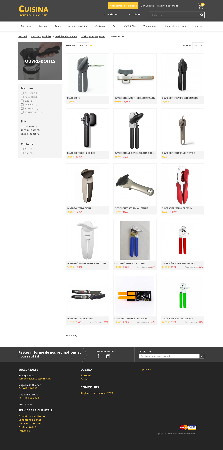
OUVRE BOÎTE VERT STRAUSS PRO (177, 319)
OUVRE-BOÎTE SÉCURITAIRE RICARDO (178, 153)
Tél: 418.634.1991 (29, 386)
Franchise (24, 430)
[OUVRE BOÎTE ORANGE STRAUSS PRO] (135, 295)
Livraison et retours (30, 423)
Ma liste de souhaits (167, 5)
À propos (85, 375)
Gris (28, 149)
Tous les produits (41, 36)
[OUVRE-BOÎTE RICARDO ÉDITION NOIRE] (182, 74)
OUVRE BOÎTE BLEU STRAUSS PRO (129, 263)
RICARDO (31, 104)
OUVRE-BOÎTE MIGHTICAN (79, 208)
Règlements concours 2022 (96, 393)
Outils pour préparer (93, 36)
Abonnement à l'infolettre (123, 5)
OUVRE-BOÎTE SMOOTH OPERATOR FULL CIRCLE (134, 98)
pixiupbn (146, 369)
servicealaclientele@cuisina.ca (35, 378)
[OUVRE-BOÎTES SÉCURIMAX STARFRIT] (135, 185)
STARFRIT (31, 108)
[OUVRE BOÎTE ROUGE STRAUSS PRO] (182, 240)
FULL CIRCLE (32, 93)
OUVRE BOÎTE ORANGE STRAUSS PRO (131, 319)
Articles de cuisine (66, 36)
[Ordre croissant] (90, 45)
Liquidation (111, 14)
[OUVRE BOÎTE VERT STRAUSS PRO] (182, 295)
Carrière (85, 379)
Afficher (187, 45)
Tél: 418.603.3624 (28, 396)
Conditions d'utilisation (32, 416)
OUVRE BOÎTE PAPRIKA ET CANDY (177, 208)
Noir (28, 153)
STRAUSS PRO (33, 112)
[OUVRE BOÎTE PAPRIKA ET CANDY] (182, 185)
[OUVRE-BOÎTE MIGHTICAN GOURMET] (87, 185)
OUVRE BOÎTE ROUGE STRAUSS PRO (178, 263)
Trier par (70, 45)
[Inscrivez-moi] (202, 356)
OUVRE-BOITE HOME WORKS (80, 319)
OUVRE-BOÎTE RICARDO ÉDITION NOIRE (180, 98)
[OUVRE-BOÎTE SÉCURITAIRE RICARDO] (182, 130)
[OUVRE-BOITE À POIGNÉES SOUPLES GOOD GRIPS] (135, 130)
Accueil (22, 36)
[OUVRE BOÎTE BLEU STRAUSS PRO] (135, 240)
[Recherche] (201, 15)
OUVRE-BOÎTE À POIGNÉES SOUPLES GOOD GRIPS (134, 153)
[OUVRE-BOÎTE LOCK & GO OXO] (87, 130)
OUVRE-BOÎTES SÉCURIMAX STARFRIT (131, 208)
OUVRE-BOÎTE (73, 98)
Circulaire (135, 14)
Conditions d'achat (29, 419)
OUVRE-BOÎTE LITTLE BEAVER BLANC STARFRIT (87, 263)
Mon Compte (147, 5)
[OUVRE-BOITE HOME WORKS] (87, 295)
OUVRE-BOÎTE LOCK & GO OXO (81, 153)
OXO (28, 101)
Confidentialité (27, 427)
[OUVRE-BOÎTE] (87, 74)
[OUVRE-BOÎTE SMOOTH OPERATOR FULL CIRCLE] (135, 74)
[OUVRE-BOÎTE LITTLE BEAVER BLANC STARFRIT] (87, 240)
